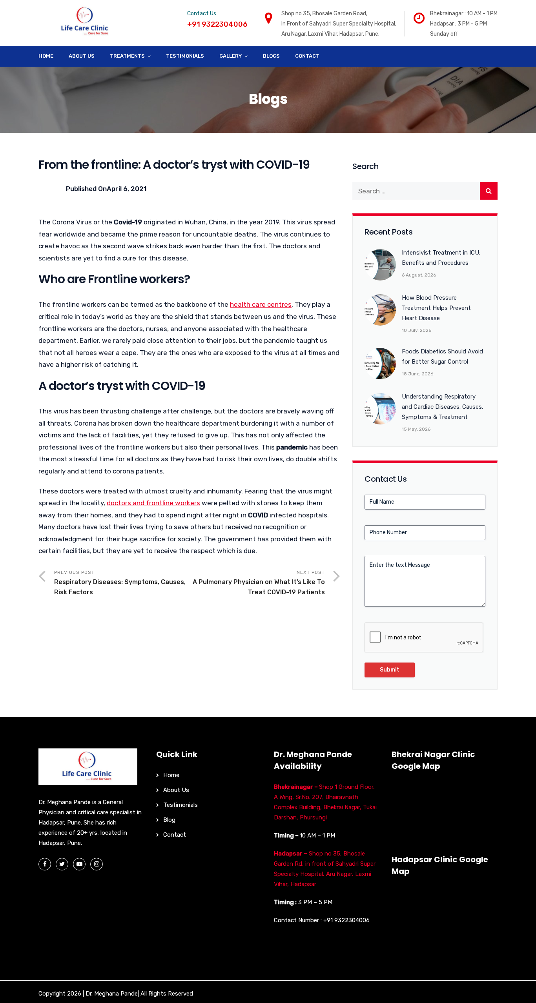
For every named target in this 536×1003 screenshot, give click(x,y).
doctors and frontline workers (153, 503)
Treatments (127, 56)
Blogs (271, 56)
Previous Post (120, 583)
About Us (82, 56)
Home (45, 56)
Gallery (230, 56)
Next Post (259, 583)
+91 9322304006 (346, 920)
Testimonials (185, 56)
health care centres (261, 304)
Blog (169, 819)
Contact (307, 56)
